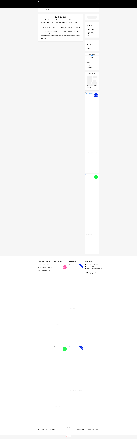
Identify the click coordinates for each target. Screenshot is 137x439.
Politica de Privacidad (90, 429)
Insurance (94, 83)
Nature (70, 19)
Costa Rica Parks (91, 30)
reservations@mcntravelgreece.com (94, 268)
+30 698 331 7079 (90, 266)
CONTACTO (94, 3)
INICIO (76, 3)
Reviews (88, 62)
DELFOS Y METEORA (91, 152)
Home (82, 9)
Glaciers (88, 83)
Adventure (89, 76)
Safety (88, 65)
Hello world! (90, 28)
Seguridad (97, 429)
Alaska (94, 76)
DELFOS (72, 308)
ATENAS (57, 324)
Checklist (89, 78)
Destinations (89, 57)
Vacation (89, 87)
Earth (67, 19)
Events (63, 19)
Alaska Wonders (91, 32)
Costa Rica (89, 81)
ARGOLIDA (89, 234)
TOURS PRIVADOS (87, 3)
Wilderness (89, 67)
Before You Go (91, 29)
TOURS (80, 3)
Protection (75, 19)
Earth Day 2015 (60, 17)
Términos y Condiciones (81, 429)
